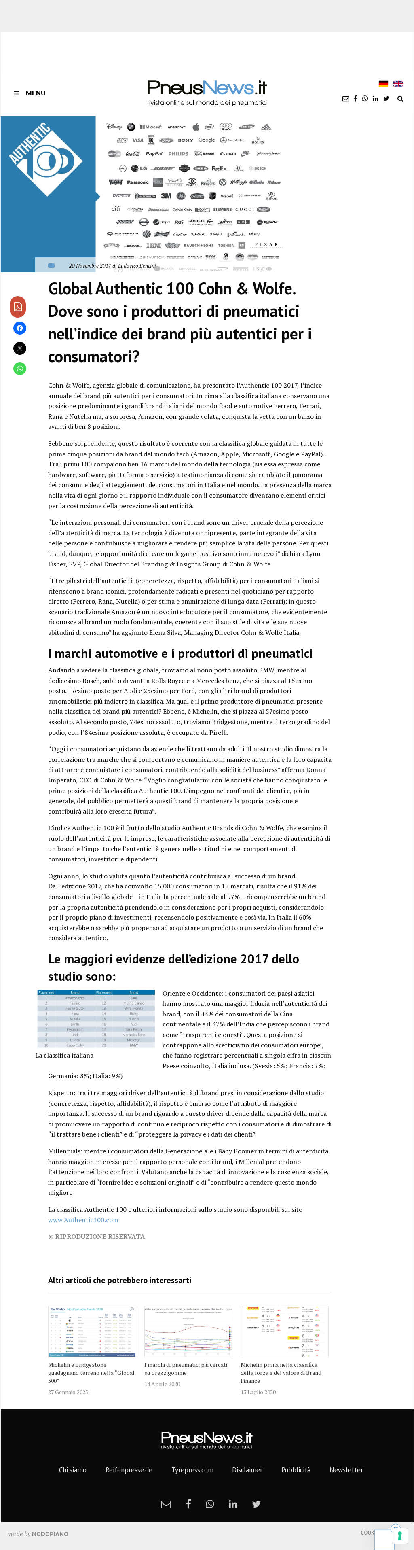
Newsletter (346, 1469)
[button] (143, 194)
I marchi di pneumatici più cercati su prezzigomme (185, 1368)
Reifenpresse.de (129, 1469)
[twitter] (386, 98)
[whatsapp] (365, 98)
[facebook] (355, 98)
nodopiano (50, 1534)
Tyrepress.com (192, 1469)
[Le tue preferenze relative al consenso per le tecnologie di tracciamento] (400, 1536)
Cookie (370, 1532)
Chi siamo (73, 1469)
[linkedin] (375, 98)
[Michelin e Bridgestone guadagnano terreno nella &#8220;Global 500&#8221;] (92, 1331)
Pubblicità (295, 1469)
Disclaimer (247, 1469)
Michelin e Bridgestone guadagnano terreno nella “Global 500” (91, 1373)
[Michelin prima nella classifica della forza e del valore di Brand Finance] (285, 1331)
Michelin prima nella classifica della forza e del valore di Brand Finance (281, 1373)
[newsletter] (345, 98)
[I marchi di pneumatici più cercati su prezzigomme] (188, 1331)
